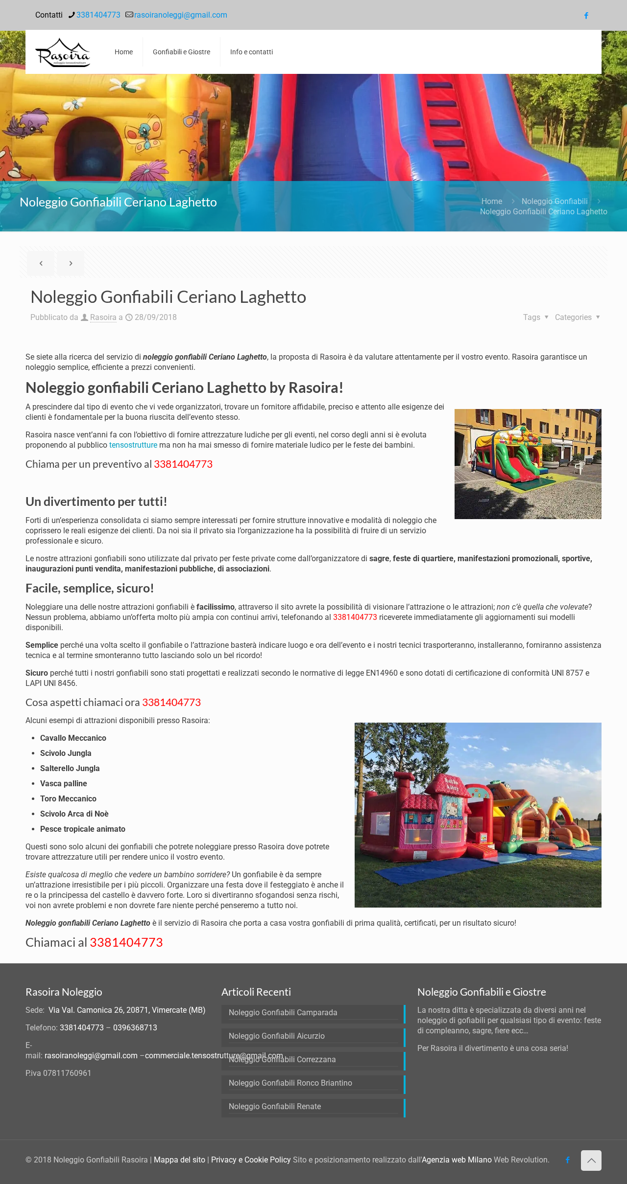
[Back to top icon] (591, 1160)
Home (492, 201)
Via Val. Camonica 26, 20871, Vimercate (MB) (127, 1010)
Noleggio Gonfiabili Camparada (283, 1012)
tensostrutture (133, 445)
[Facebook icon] (586, 15)
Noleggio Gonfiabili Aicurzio (277, 1036)
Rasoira (103, 317)
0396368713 (135, 1027)
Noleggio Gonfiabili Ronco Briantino (290, 1083)
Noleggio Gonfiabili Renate (275, 1106)
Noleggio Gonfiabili (555, 201)
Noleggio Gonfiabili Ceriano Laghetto (543, 211)
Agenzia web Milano (457, 1159)
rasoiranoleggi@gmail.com (180, 15)
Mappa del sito (179, 1159)
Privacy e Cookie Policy (251, 1159)
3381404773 (98, 15)
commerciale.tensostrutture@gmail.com (214, 1055)
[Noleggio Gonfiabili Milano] (62, 52)
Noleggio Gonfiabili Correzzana (282, 1059)
